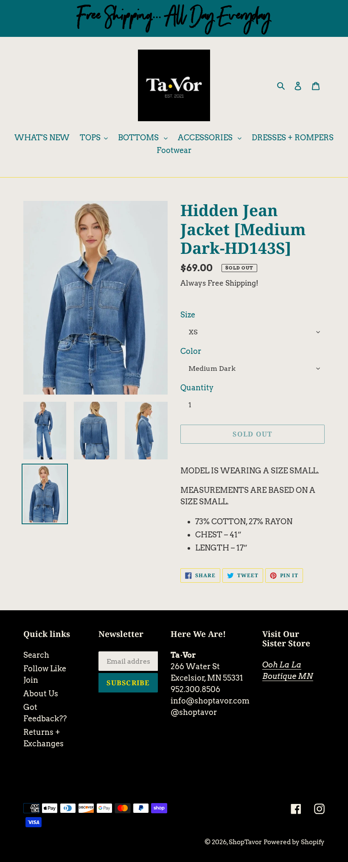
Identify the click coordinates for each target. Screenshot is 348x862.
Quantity (196, 387)
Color (190, 351)
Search (36, 655)
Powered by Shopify (294, 842)
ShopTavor (245, 842)
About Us (40, 693)
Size (187, 314)
